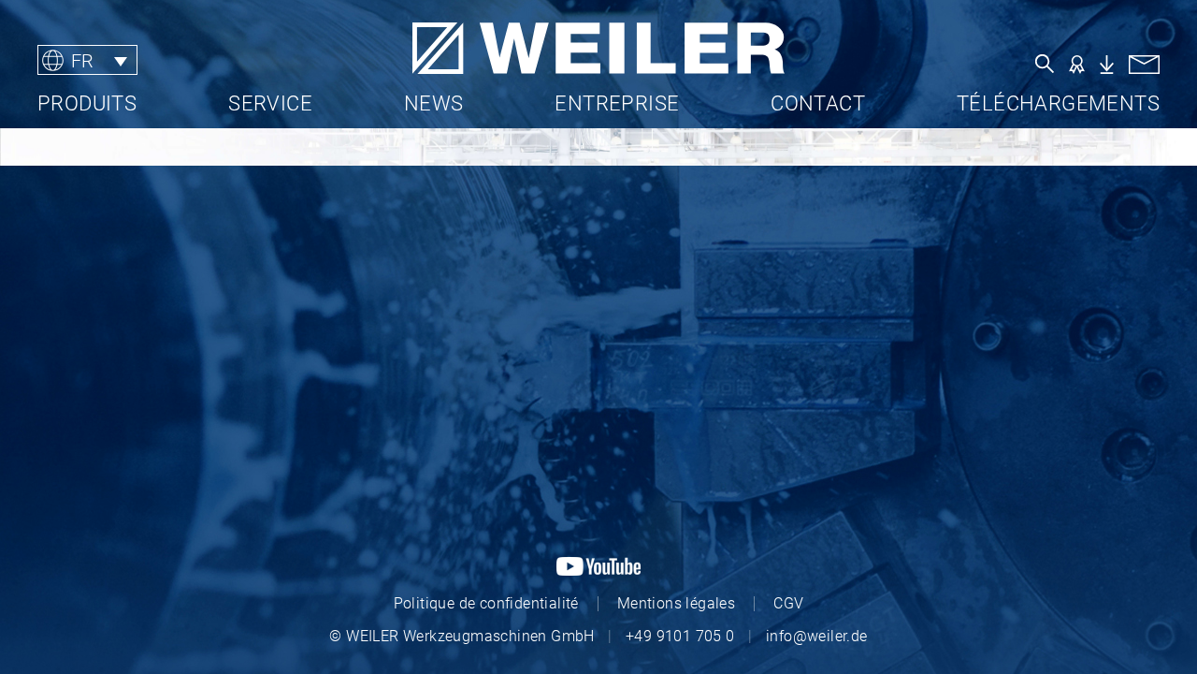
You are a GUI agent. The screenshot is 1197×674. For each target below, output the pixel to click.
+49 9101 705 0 (680, 636)
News (434, 103)
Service (270, 103)
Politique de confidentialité (486, 603)
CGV (788, 603)
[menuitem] (87, 60)
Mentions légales (676, 603)
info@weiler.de (817, 636)
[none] (153, 60)
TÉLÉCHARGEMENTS (1058, 103)
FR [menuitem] (82, 60)
